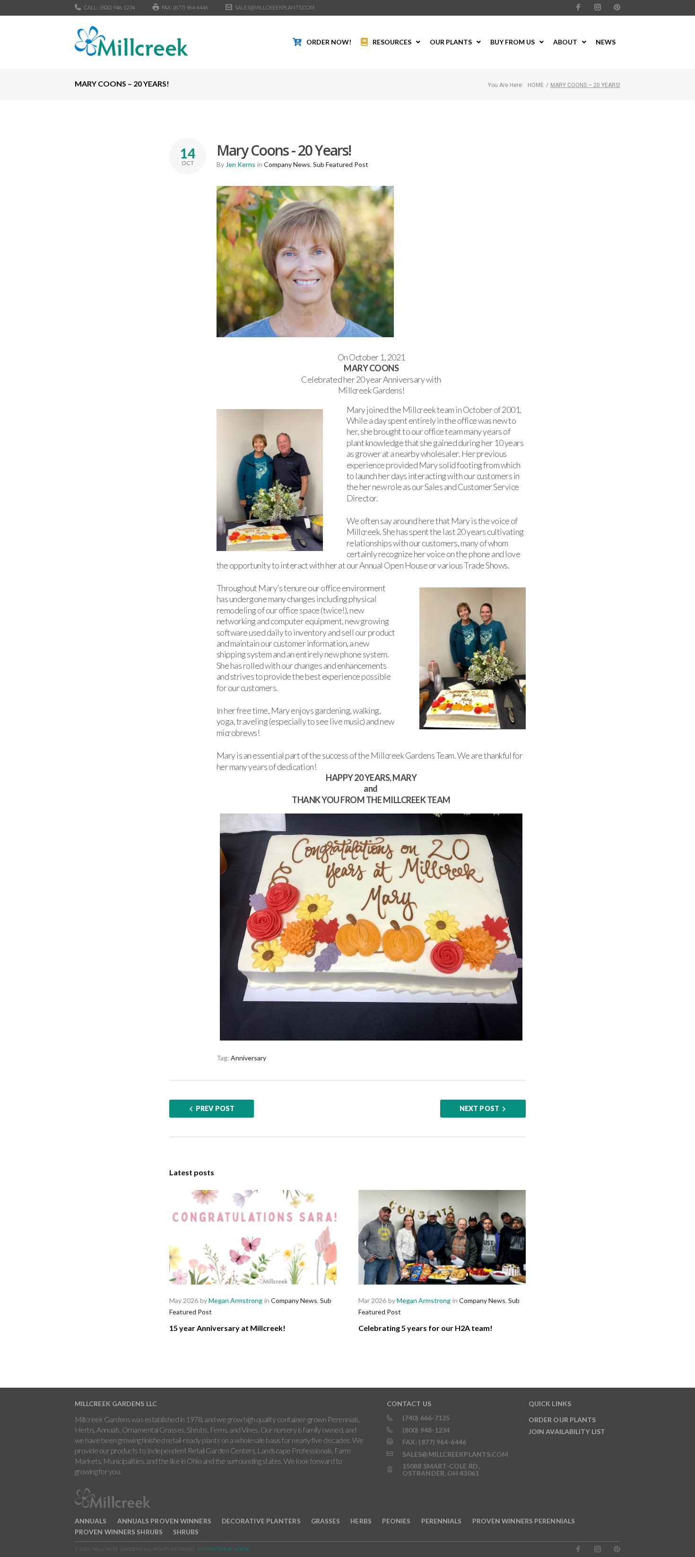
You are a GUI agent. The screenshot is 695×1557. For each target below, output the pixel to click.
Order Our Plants (562, 1420)
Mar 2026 (372, 1300)
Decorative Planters (261, 1521)
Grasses (325, 1521)
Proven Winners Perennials (523, 1521)
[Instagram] (597, 7)
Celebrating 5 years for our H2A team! (425, 1327)
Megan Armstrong (235, 1300)
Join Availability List (567, 1431)
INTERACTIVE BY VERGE (223, 1549)
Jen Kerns (240, 164)
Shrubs (186, 1532)
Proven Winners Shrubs (119, 1532)
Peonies (396, 1521)
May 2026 (183, 1300)
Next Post (479, 1108)
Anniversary (248, 1058)
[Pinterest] (617, 7)
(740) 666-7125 (426, 1417)
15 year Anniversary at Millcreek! (227, 1327)
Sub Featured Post (340, 164)
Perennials (441, 1521)
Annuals (91, 1521)
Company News (287, 164)
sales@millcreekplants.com (274, 7)
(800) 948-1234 (117, 7)
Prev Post (215, 1108)
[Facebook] (578, 7)
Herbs (361, 1521)
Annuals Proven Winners (164, 1521)
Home (536, 85)
